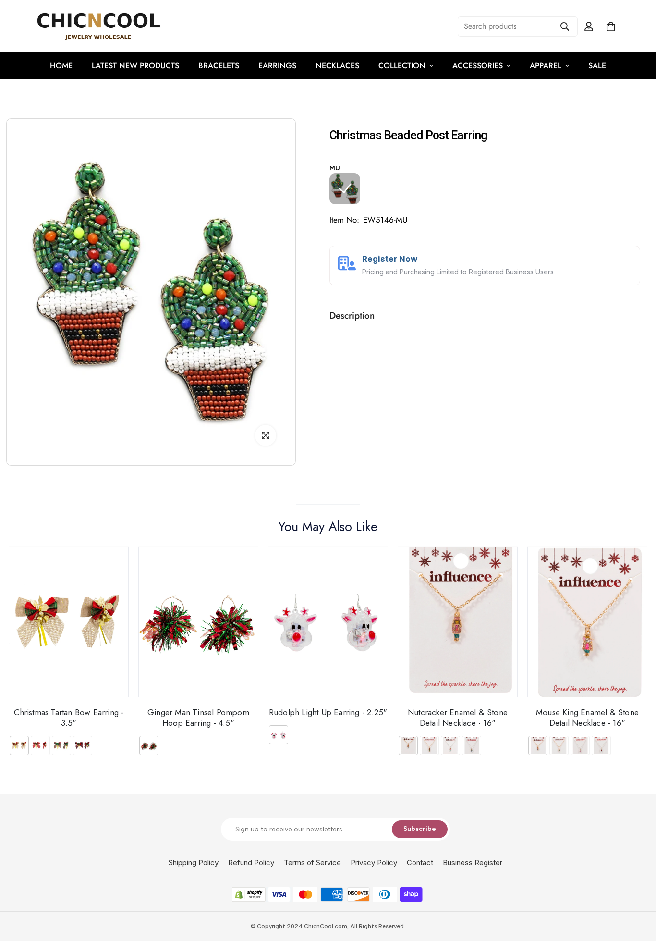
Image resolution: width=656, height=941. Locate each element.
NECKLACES (337, 65)
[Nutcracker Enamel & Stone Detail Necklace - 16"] (458, 622)
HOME (61, 65)
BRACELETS (218, 65)
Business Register (472, 862)
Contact (420, 862)
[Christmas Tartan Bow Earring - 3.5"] (69, 622)
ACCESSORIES (477, 65)
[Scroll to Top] (637, 889)
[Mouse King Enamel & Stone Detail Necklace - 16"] (587, 622)
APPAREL (545, 65)
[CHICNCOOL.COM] (98, 26)
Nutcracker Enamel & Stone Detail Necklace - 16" (458, 717)
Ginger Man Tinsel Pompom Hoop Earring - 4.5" (198, 717)
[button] (611, 26)
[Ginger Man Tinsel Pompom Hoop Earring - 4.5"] (198, 622)
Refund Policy (251, 862)
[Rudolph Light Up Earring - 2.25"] (328, 622)
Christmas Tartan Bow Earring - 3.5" (69, 717)
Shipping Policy (194, 862)
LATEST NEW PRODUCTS (135, 65)
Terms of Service (312, 862)
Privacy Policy (374, 862)
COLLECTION (401, 65)
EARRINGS (277, 65)
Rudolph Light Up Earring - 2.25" (328, 712)
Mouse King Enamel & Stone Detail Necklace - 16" (587, 717)
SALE (597, 65)
